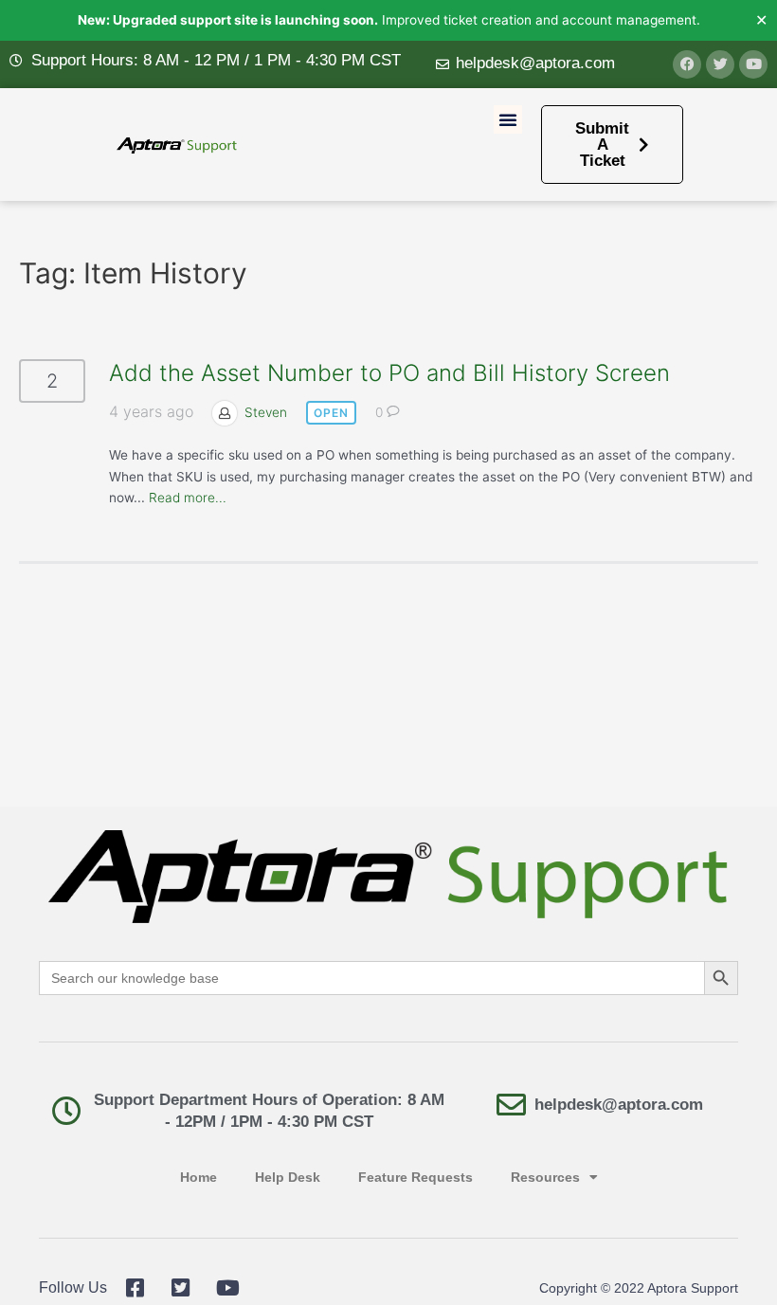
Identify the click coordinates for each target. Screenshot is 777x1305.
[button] (508, 119)
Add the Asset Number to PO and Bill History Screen (389, 373)
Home (198, 1177)
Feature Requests (415, 1177)
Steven (265, 412)
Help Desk (287, 1177)
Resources (545, 1177)
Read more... (187, 497)
